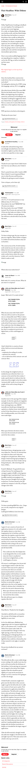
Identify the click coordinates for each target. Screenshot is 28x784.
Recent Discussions (7, 764)
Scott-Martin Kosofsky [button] (11, 141)
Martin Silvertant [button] (10, 522)
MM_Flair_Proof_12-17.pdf (10, 515)
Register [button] (18, 135)
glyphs (13, 122)
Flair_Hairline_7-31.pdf (10, 185)
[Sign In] (26, 1)
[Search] (23, 1)
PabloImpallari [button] (9, 192)
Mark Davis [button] (8, 15)
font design (18, 122)
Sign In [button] (9, 135)
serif (10, 122)
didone (22, 122)
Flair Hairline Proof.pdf (10, 118)
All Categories (6, 761)
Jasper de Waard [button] (9, 275)
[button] (2, 15)
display (7, 122)
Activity (4, 767)
